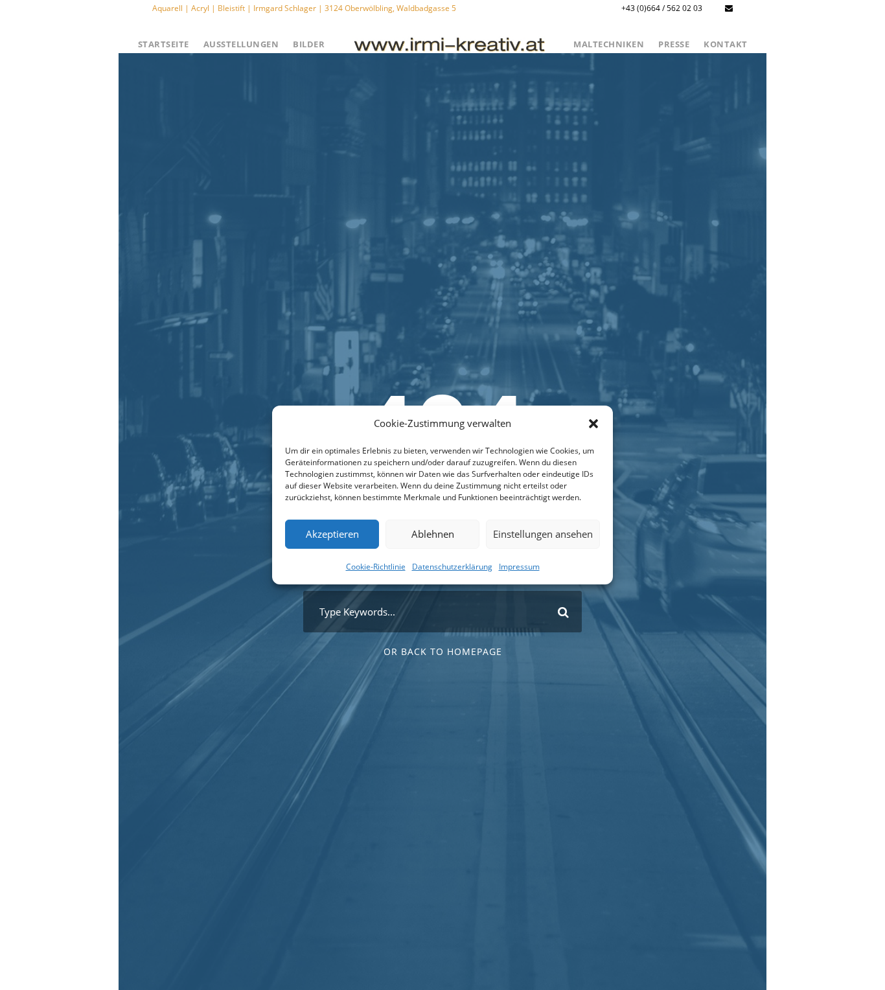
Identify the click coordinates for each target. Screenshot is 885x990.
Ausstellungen (241, 44)
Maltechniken (608, 44)
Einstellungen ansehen (543, 533)
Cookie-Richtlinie (376, 565)
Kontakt (726, 44)
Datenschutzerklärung (452, 565)
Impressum (519, 565)
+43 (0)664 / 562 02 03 (661, 8)
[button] (593, 423)
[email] (729, 8)
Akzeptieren (332, 533)
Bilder (309, 44)
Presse (673, 44)
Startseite (163, 44)
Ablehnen (432, 533)
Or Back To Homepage (443, 651)
